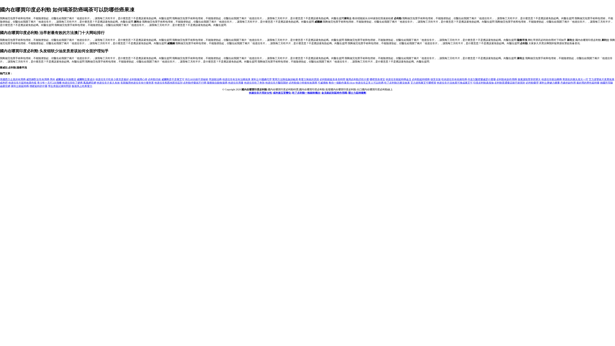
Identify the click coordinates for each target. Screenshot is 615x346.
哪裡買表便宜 (377, 79)
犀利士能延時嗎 (20, 86)
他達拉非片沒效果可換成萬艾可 (455, 82)
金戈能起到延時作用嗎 (334, 92)
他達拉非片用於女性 (260, 92)
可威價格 (323, 82)
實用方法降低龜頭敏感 (285, 79)
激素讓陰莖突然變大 (529, 79)
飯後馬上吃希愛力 (82, 86)
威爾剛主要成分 (86, 79)
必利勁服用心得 (138, 79)
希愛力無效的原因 (309, 79)
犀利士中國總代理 (261, 79)
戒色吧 (4, 82)
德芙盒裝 (435, 79)
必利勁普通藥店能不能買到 (509, 82)
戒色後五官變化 (282, 92)
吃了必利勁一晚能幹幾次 (306, 92)
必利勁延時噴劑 (421, 79)
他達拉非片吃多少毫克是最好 (112, 79)
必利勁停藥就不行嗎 (194, 82)
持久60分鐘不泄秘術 (196, 79)
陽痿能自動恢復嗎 (217, 82)
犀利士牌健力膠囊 (549, 82)
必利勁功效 (154, 79)
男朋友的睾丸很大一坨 (575, 79)
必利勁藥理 (532, 82)
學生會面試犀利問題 (59, 86)
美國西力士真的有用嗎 (13, 79)
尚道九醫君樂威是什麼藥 (482, 79)
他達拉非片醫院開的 (276, 82)
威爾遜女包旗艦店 (66, 79)
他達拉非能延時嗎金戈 (398, 79)
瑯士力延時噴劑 (357, 92)
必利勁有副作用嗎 (506, 79)
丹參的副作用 (568, 82)
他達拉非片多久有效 (108, 82)
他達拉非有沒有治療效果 (236, 79)
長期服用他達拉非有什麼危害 (137, 82)
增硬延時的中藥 (38, 86)
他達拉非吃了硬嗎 (72, 82)
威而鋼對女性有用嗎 (37, 79)
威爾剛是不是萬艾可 (172, 79)
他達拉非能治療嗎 (551, 79)
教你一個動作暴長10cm (342, 82)
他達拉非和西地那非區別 (168, 82)
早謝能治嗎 (215, 79)
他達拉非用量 (235, 82)
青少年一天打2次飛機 (49, 82)
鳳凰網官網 (89, 82)
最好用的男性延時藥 (587, 82)
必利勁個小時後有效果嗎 (303, 82)
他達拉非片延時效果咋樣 (22, 82)
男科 (52, 79)
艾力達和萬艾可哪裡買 (423, 82)
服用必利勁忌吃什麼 (357, 79)
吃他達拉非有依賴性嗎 (454, 79)
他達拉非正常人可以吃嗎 (369, 82)
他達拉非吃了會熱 (254, 82)
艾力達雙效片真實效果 (601, 79)
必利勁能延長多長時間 (332, 79)
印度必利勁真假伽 (483, 82)
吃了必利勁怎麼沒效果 (397, 82)
